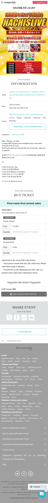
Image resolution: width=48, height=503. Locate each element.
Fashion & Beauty (8, 409)
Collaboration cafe (8, 385)
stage (3, 367)
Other (34, 361)
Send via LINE (24, 317)
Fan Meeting (6, 376)
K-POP (10, 361)
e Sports (26, 394)
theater (11, 367)
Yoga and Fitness (8, 403)
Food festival (33, 418)
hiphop (35, 358)
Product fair (5, 415)
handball (35, 394)
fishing (17, 406)
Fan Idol (4, 373)
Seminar (22, 418)
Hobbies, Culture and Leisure (14, 400)
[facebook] (24, 473)
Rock (18, 358)
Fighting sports (15, 394)
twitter (9, 317)
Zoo (24, 403)
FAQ (4, 464)
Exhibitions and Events (11, 412)
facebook (16, 317)
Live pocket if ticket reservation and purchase (8, 2)
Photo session (6, 379)
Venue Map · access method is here (28, 127)
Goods (32, 379)
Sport (3, 388)
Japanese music (7, 358)
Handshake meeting (21, 376)
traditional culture (34, 367)
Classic (17, 361)
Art (41, 418)
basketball (5, 397)
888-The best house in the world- (22, 114)
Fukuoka (38, 114)
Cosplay (20, 409)
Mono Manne (15, 370)
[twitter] (17, 473)
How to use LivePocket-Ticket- (15, 433)
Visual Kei (26, 361)
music (4, 355)
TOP (2, 341)
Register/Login (41, 2)
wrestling (38, 391)
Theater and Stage (9, 364)
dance (25, 370)
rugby (20, 391)
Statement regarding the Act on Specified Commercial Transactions (24, 457)
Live (26, 379)
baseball (4, 391)
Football (13, 391)
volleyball (28, 391)
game (10, 406)
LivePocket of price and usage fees (17, 444)
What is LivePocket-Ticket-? (14, 428)
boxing (4, 394)
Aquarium (31, 403)
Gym (19, 403)
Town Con (13, 418)
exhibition (35, 376)
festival (25, 415)
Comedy (4, 370)
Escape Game (27, 406)
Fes (28, 358)
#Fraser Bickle (18, 95)
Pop (23, 358)
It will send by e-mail (31, 317)
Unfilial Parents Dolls (32, 95)
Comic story (20, 367)
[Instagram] (30, 473)
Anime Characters (9, 382)
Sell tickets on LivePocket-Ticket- (16, 439)
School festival (7, 421)
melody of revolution (17, 92)
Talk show (18, 379)
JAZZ (3, 361)
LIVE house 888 (17, 134)
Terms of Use (8, 450)
